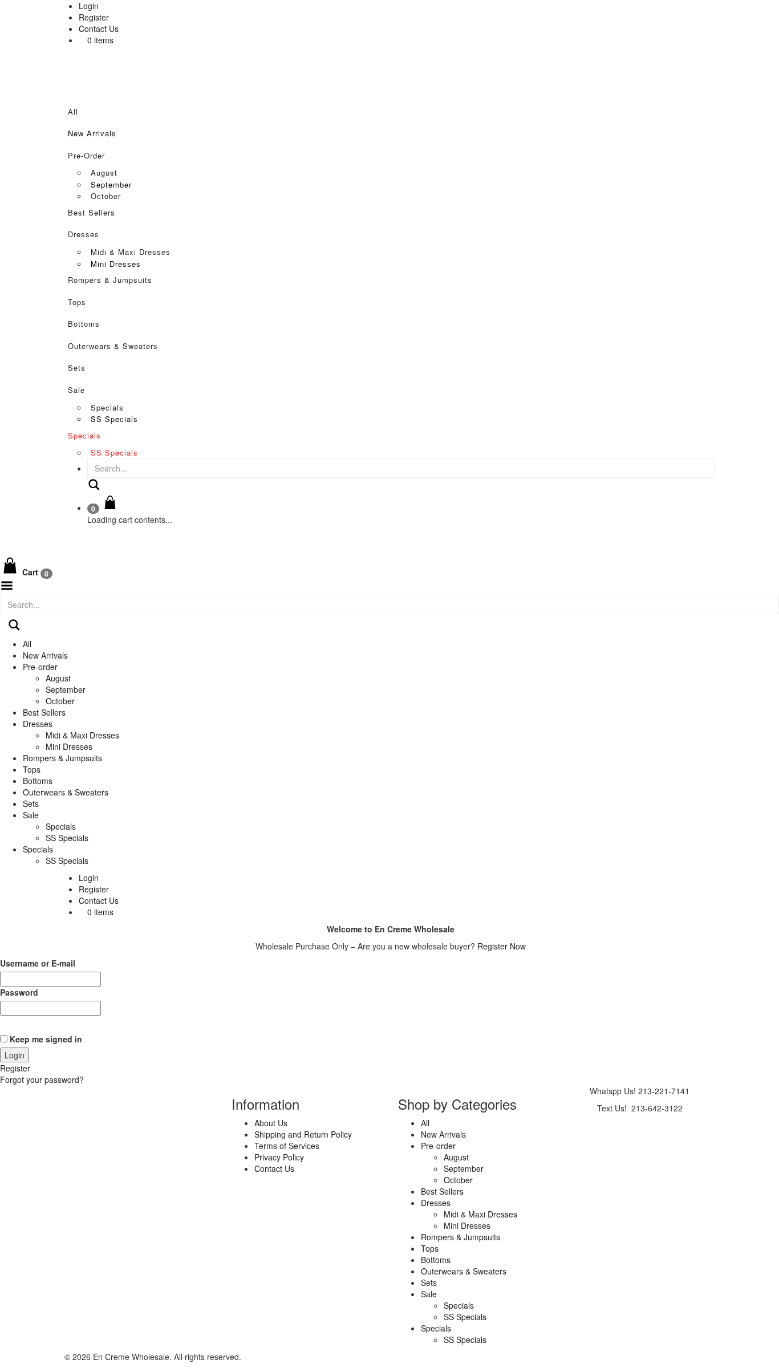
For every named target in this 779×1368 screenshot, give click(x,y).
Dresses (83, 234)
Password (19, 992)
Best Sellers (91, 212)
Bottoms (84, 323)
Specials (107, 407)
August (104, 172)
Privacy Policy (279, 1157)
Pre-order (86, 155)
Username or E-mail (37, 963)
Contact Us (99, 28)
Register (94, 17)
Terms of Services (286, 1145)
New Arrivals (92, 133)
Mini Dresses (116, 263)
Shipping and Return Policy (303, 1134)
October (106, 195)
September (111, 184)
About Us (270, 1123)
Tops (77, 302)
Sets (77, 367)
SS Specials (114, 418)
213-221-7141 (663, 1091)
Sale (76, 389)
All (73, 111)
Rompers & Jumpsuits (110, 279)
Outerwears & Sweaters (113, 345)
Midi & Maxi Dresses (131, 251)
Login (89, 5)
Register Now (501, 946)
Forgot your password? (42, 1079)
